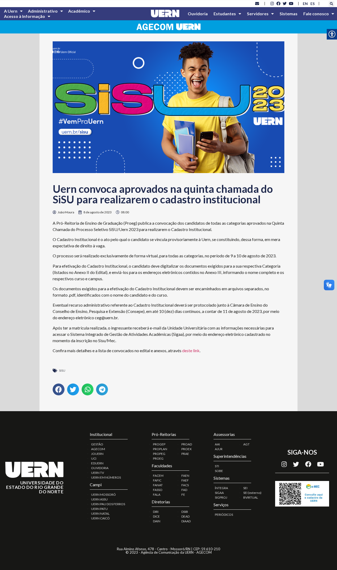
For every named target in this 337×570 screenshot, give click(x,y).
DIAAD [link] (186, 521)
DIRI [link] (155, 512)
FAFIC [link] (157, 480)
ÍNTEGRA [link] (221, 488)
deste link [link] (191, 350)
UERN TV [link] (97, 473)
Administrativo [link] (43, 10)
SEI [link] (245, 488)
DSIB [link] (184, 512)
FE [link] (183, 495)
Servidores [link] (258, 13)
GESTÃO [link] (97, 444)
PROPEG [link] (159, 454)
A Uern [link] (10, 10)
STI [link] (217, 466)
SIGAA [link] (219, 493)
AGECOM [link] (98, 449)
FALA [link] (156, 495)
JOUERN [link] (97, 454)
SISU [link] (62, 370)
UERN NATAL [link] (100, 513)
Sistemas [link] (289, 13)
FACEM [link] (158, 476)
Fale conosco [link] (316, 13)
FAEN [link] (185, 476)
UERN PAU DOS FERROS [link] (108, 504)
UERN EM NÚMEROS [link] (106, 477)
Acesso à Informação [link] (24, 16)
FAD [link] (184, 490)
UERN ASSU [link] (99, 499)
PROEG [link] (158, 458)
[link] (257, 3)
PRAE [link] (185, 454)
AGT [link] (246, 444)
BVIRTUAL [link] (250, 497)
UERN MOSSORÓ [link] (103, 495)
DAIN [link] (156, 521)
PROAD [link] (186, 444)
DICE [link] (156, 516)
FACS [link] (185, 485)
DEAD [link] (185, 516)
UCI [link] (93, 458)
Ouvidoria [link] (198, 13)
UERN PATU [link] (99, 509)
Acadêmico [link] (79, 10)
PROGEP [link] (159, 444)
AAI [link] (217, 444)
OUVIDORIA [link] (99, 468)
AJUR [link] (218, 449)
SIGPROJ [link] (221, 497)
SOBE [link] (219, 471)
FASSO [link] (157, 490)
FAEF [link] (185, 480)
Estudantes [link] (225, 13)
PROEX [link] (186, 449)
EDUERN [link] (97, 463)
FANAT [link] (158, 485)
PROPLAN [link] (160, 449)
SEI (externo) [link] (252, 493)
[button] (331, 4)
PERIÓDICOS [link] (224, 515)
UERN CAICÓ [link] (100, 518)
